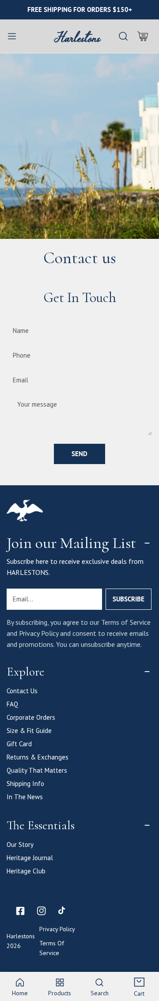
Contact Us (22, 691)
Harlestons (21, 936)
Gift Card (19, 744)
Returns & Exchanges (37, 757)
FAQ (12, 704)
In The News (25, 797)
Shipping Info (25, 783)
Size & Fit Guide (29, 730)
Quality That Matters (37, 770)
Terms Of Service (51, 948)
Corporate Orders (31, 717)
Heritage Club (26, 871)
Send (79, 454)
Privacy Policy (57, 929)
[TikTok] (62, 910)
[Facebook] (20, 910)
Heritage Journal (30, 858)
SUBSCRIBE (128, 599)
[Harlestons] (78, 36)
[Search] (123, 36)
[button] (142, 36)
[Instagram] (41, 910)
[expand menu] (12, 36)
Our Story (20, 844)
